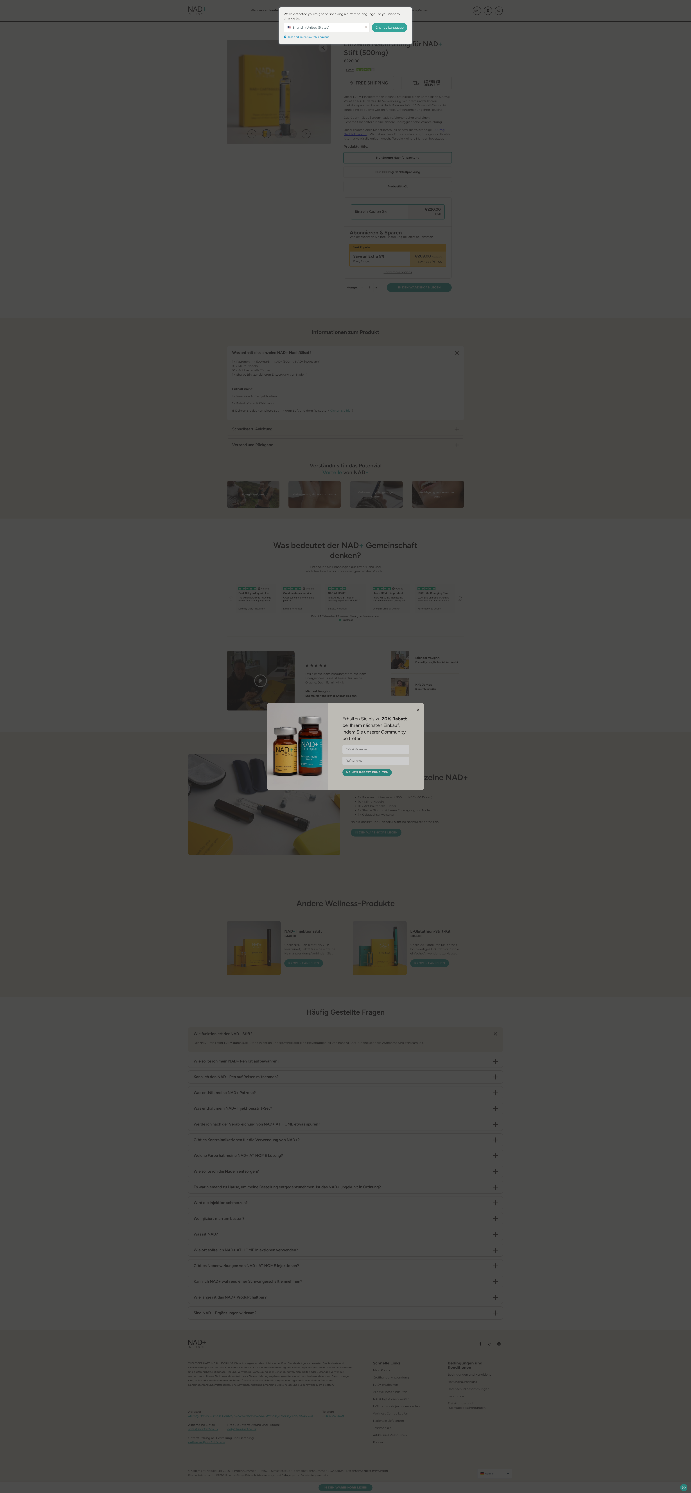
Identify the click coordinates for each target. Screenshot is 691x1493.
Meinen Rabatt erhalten (367, 772)
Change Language (390, 27)
